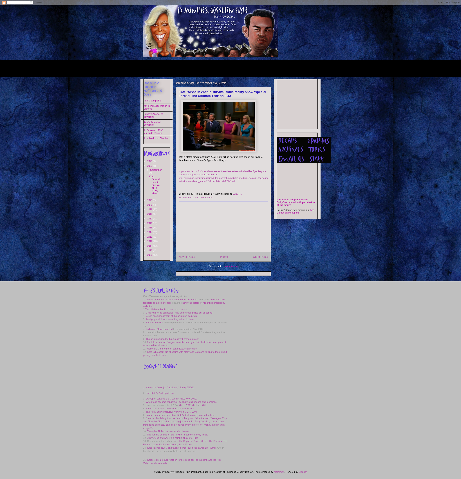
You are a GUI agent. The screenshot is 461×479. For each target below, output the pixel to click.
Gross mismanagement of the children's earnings (171, 316)
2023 (150, 161)
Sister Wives (185, 444)
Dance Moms (200, 441)
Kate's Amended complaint (152, 123)
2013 (150, 236)
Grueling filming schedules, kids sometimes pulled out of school (179, 312)
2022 (150, 166)
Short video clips (154, 322)
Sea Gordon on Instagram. (295, 211)
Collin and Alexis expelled (159, 329)
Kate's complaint (152, 100)
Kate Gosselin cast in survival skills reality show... (155, 185)
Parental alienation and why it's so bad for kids (170, 408)
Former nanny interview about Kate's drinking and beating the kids (180, 415)
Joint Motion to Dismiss (156, 138)
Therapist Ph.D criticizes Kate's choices (168, 431)
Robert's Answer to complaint (153, 115)
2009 (150, 255)
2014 (150, 232)
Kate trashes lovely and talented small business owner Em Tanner (181, 447)
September (156, 170)
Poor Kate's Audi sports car (160, 393)
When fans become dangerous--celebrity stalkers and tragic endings (181, 402)
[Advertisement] (208, 68)
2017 (150, 218)
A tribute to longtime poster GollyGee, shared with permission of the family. (296, 202)
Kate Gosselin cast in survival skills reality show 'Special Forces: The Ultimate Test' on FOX (222, 94)
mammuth (279, 472)
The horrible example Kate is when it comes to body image (177, 434)
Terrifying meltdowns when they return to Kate (170, 319)
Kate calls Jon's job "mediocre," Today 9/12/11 (170, 387)
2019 (150, 209)
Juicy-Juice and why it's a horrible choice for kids (172, 438)
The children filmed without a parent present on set (172, 339)
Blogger (302, 472)
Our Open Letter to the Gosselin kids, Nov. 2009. (171, 398)
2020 (150, 205)
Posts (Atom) (231, 266)
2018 (150, 214)
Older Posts (260, 256)
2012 (150, 241)
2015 (150, 227)
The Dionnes (215, 441)
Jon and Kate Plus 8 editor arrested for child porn (171, 299)
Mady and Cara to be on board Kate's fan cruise (172, 348)
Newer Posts (187, 256)
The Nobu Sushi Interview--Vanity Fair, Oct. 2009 (171, 411)
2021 (150, 200)
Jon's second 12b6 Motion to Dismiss (153, 132)
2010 (150, 250)
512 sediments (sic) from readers (196, 197)
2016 (150, 223)
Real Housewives (168, 444)
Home (224, 256)
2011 (150, 246)
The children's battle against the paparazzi (167, 309)
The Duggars (185, 441)
